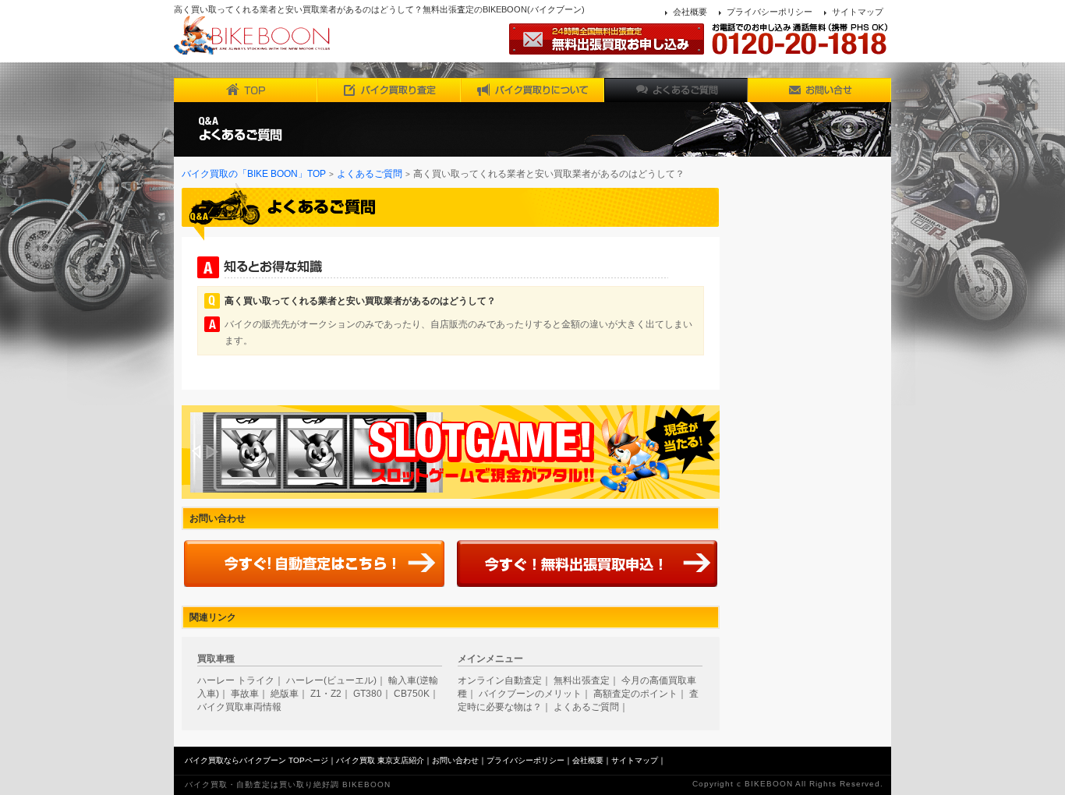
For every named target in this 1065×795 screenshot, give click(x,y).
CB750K (412, 693)
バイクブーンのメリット (530, 693)
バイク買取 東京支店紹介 (380, 760)
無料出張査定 (582, 680)
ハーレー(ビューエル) (331, 680)
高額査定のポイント (635, 693)
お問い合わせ (455, 760)
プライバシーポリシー (769, 11)
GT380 (367, 693)
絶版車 (285, 693)
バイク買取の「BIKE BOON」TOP (254, 173)
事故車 (245, 693)
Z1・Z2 (325, 693)
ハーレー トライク (235, 680)
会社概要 (690, 11)
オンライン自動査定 (500, 680)
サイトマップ (857, 11)
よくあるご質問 (369, 173)
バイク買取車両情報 (239, 706)
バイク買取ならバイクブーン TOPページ (256, 760)
